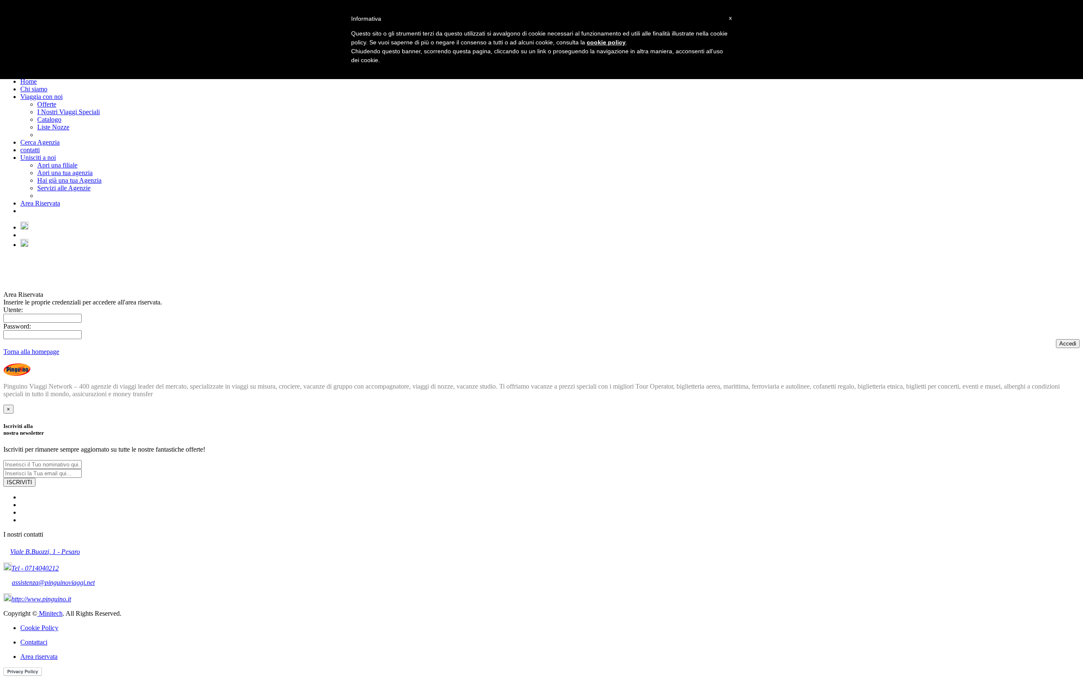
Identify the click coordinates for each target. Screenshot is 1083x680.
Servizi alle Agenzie (64, 188)
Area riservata (39, 656)
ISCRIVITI (19, 482)
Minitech (50, 613)
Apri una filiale (57, 165)
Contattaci (33, 642)
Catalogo (49, 119)
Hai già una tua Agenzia (69, 180)
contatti (30, 150)
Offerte (46, 104)
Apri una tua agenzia (65, 172)
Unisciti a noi (38, 157)
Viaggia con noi (41, 96)
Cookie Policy (39, 627)
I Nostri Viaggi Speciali (68, 111)
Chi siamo (33, 89)
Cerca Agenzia (40, 142)
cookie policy (606, 42)
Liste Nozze (53, 127)
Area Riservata (40, 203)
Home (28, 81)
